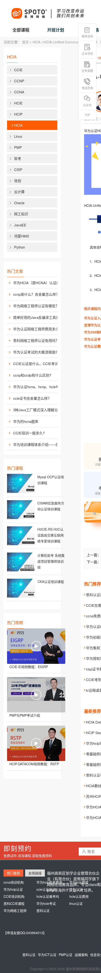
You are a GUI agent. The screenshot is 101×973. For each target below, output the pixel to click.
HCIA (36, 42)
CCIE (18, 69)
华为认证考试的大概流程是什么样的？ (39, 351)
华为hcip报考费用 (49, 882)
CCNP (19, 80)
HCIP (18, 114)
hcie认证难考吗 (47, 896)
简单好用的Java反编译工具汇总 (38, 317)
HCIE (18, 102)
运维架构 (81, 954)
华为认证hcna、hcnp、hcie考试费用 (39, 386)
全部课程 (20, 30)
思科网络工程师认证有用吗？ (36, 340)
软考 (17, 158)
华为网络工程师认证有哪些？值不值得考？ (39, 305)
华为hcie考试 (46, 903)
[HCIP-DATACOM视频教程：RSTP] (36, 743)
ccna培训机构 (14, 882)
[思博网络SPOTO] (47, 11)
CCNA (19, 91)
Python (19, 247)
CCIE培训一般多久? (29, 432)
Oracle (19, 202)
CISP (18, 169)
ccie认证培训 (45, 889)
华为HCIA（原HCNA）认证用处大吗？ (39, 282)
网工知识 (21, 213)
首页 (25, 42)
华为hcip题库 (79, 882)
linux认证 (76, 903)
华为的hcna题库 (25, 421)
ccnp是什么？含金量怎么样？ (36, 294)
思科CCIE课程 (14, 903)
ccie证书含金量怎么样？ (32, 398)
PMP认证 (65, 954)
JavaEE (20, 224)
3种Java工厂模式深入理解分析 (37, 409)
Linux (18, 136)
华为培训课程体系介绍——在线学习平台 (39, 444)
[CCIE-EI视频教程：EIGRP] (36, 646)
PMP (18, 147)
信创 (17, 180)
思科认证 (43, 910)
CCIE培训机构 (14, 896)
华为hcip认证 (13, 889)
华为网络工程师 (15, 910)
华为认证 (75, 889)
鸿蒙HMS (21, 235)
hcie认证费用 (79, 896)
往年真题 (87, 71)
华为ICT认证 (47, 954)
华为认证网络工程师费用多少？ (37, 328)
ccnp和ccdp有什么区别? (32, 375)
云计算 (19, 191)
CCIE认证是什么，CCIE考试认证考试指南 (39, 363)
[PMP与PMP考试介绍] (36, 694)
